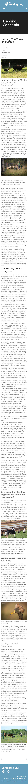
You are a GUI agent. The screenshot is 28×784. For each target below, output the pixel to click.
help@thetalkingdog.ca (19, 778)
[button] (4, 8)
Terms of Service (16, 781)
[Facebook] (3, 771)
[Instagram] (8, 771)
